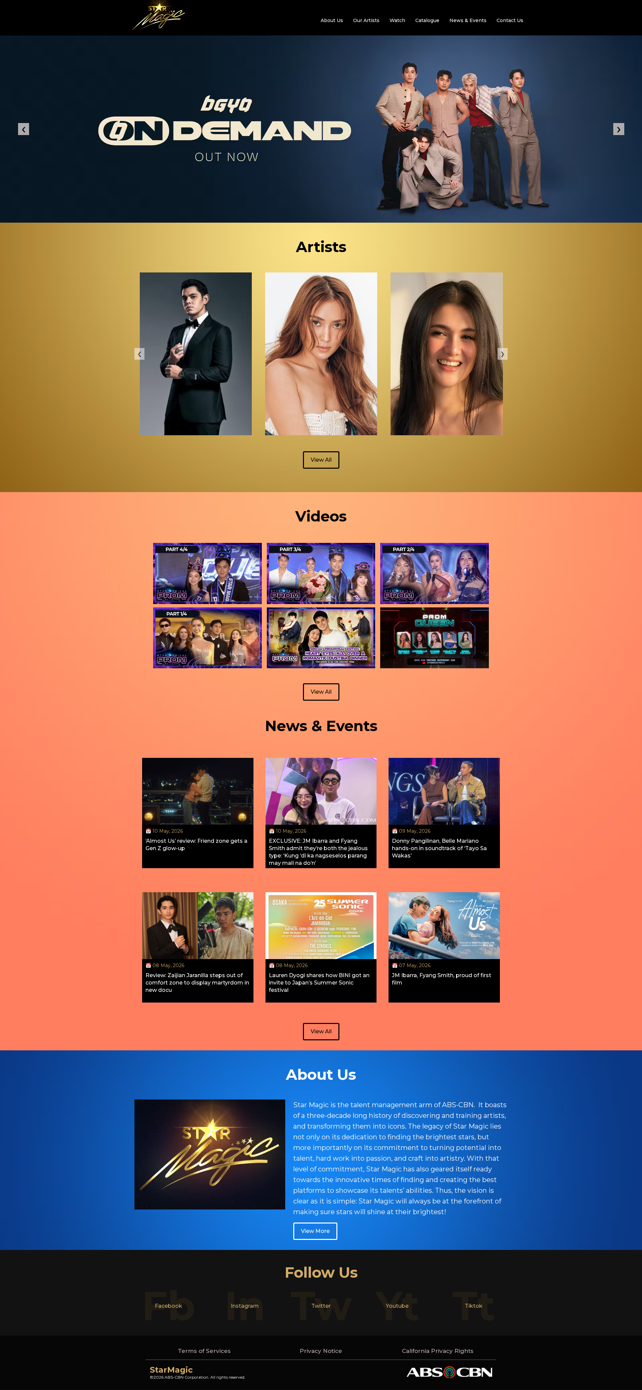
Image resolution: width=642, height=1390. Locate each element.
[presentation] (139, 353)
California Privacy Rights (437, 1351)
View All (321, 460)
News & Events (468, 20)
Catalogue (427, 20)
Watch (397, 20)
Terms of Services (204, 1351)
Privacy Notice (321, 1351)
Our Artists (366, 20)
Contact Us (510, 20)
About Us (332, 20)
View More (315, 1231)
